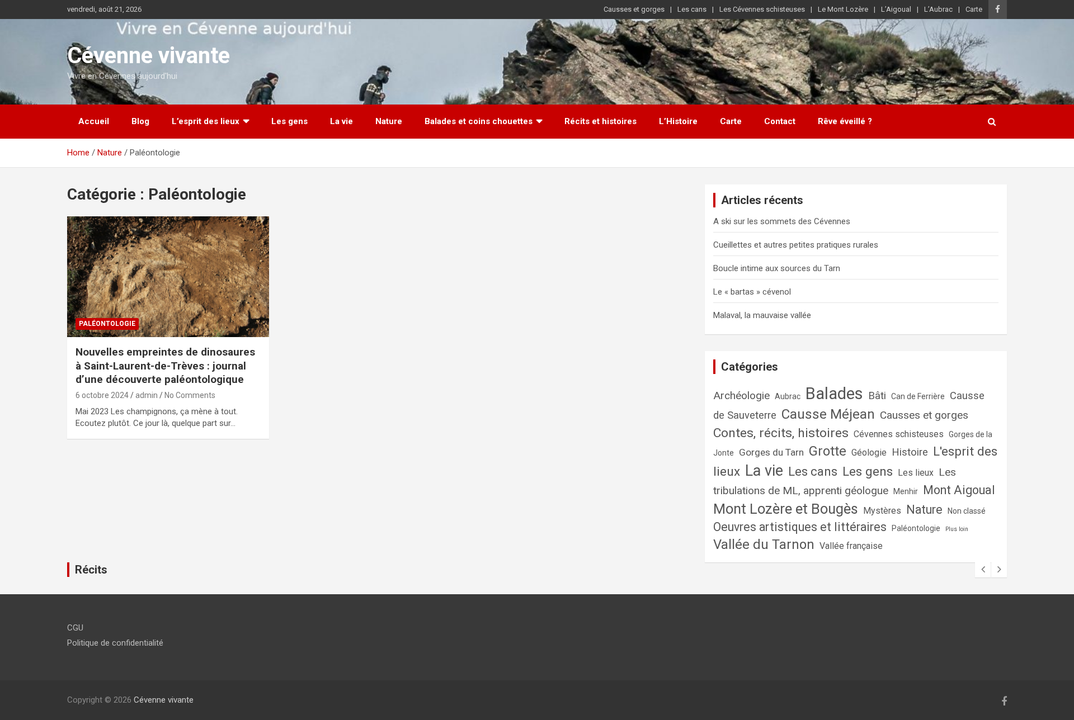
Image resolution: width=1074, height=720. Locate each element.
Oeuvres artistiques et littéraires (800, 527)
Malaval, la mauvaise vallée (762, 315)
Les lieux (916, 472)
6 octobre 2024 (102, 395)
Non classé (967, 510)
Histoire (910, 452)
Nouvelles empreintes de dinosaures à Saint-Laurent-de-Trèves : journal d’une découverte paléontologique (165, 365)
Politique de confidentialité (115, 643)
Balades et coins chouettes (479, 121)
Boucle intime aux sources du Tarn (776, 268)
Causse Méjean (828, 414)
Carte (973, 9)
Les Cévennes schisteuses (762, 9)
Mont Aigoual (959, 490)
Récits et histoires (600, 121)
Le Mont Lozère (843, 9)
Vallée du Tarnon (763, 544)
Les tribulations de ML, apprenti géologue (834, 481)
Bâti (877, 395)
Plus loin (956, 529)
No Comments (189, 395)
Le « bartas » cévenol (752, 292)
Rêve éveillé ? (845, 121)
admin (146, 395)
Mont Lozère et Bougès (785, 508)
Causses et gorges (634, 9)
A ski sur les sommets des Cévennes (781, 221)
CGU (75, 628)
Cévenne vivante (148, 55)
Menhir (905, 491)
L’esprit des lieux (205, 121)
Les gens (289, 121)
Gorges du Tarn (771, 452)
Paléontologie (107, 324)
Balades (834, 393)
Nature (388, 121)
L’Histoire (678, 121)
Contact (779, 121)
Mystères (882, 510)
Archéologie (741, 395)
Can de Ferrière (918, 396)
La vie (341, 121)
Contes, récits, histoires (781, 432)
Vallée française (851, 546)
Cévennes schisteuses (899, 434)
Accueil (93, 121)
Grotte (827, 451)
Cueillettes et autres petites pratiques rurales (795, 245)
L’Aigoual (896, 9)
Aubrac (787, 396)
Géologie (869, 452)
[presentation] (983, 569)
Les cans (691, 9)
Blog (140, 121)
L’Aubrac (938, 9)
